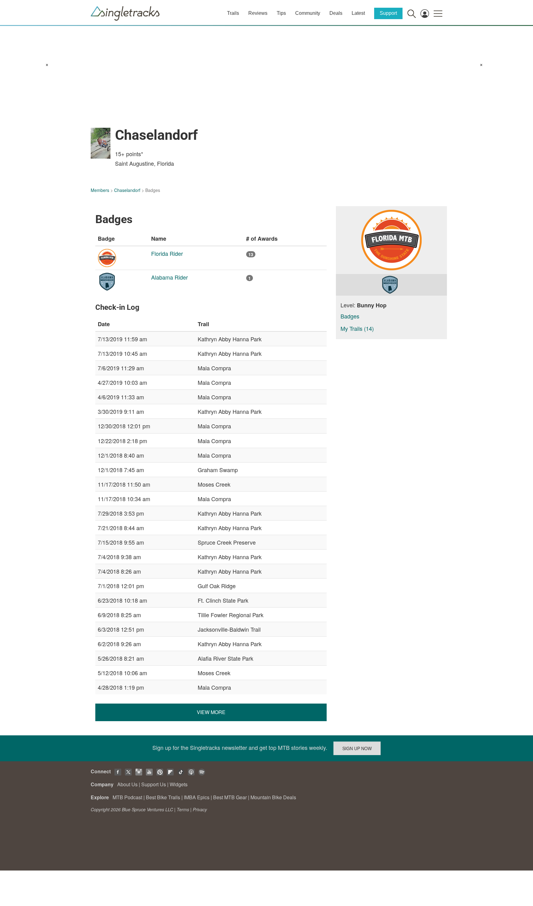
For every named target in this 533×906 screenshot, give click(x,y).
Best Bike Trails (163, 797)
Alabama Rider (169, 277)
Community (307, 13)
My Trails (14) (357, 328)
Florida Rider (167, 253)
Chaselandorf (127, 190)
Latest (358, 13)
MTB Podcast (127, 797)
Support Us (153, 784)
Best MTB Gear (230, 797)
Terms (183, 809)
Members (100, 190)
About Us (127, 784)
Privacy (200, 809)
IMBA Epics (196, 797)
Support (388, 13)
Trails (233, 13)
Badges (350, 316)
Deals (335, 13)
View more (211, 712)
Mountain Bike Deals (273, 797)
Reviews (257, 13)
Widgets (179, 784)
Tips (281, 13)
